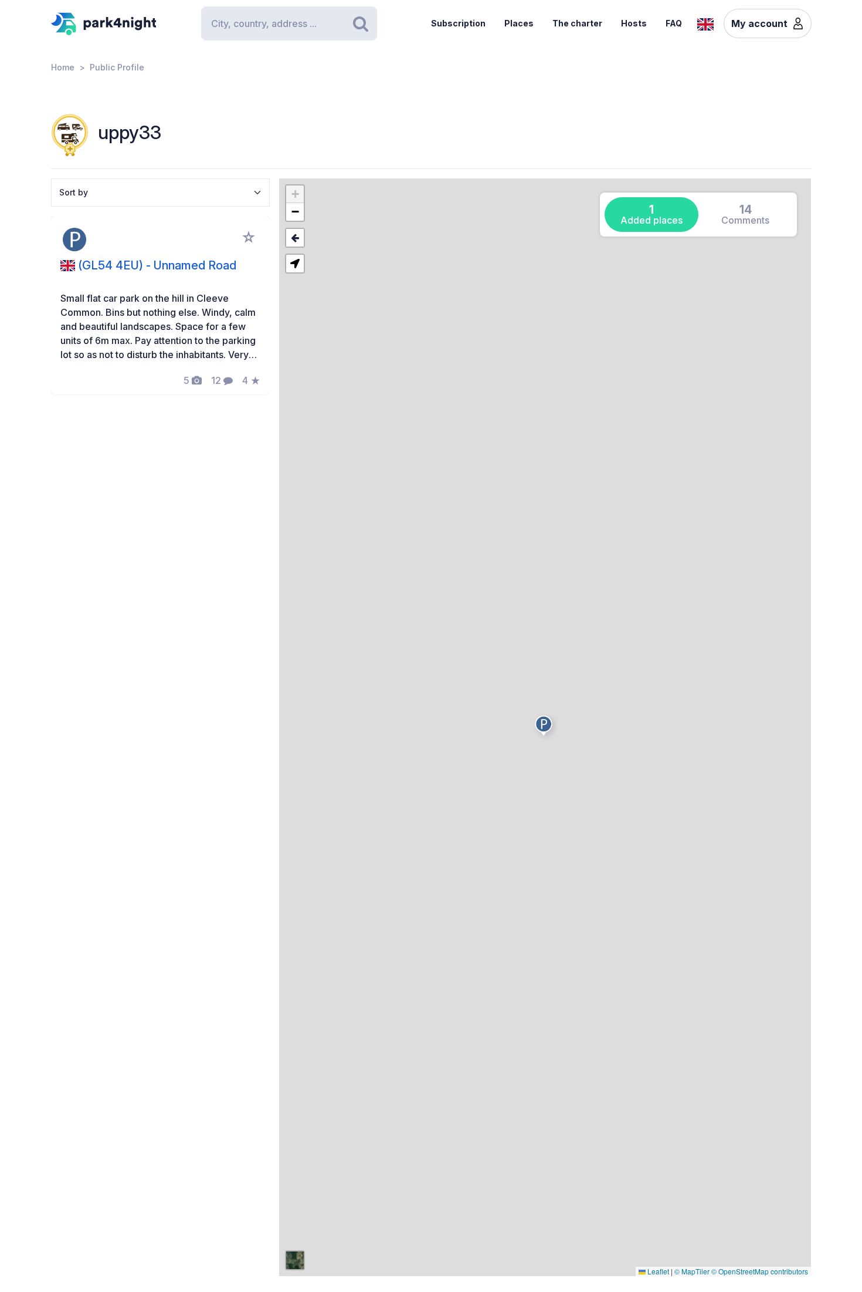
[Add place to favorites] (248, 237)
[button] (545, 728)
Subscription (458, 23)
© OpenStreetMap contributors (759, 1271)
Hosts (634, 23)
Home (62, 67)
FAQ (674, 23)
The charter (577, 23)
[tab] (651, 214)
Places (519, 23)
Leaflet (657, 1271)
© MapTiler (692, 1271)
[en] (705, 23)
